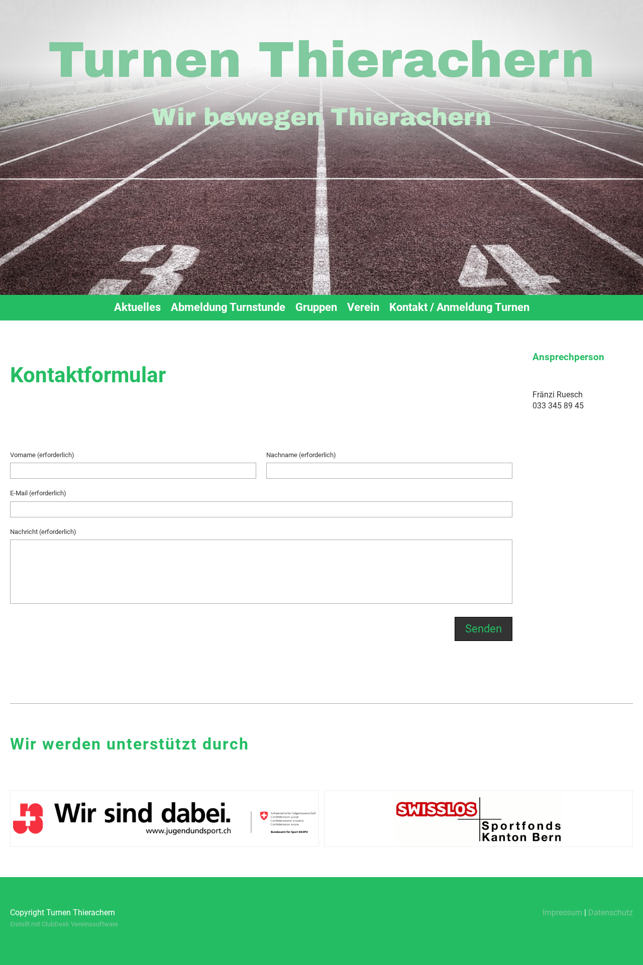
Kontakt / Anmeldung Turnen (459, 307)
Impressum (562, 912)
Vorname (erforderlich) (42, 455)
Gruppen (316, 307)
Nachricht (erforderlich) (43, 531)
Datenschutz (610, 912)
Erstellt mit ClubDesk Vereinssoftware (64, 924)
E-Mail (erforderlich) (38, 493)
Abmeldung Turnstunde (228, 307)
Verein (363, 307)
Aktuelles (137, 307)
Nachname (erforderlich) (301, 455)
